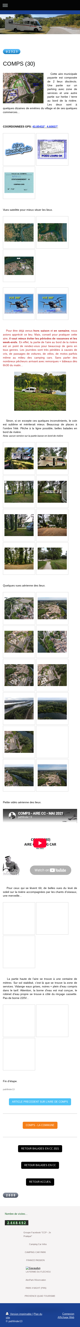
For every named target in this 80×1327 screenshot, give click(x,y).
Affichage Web (66, 1317)
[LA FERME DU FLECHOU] (40, 1268)
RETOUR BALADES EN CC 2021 (40, 1148)
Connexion (68, 1313)
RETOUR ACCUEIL (40, 1181)
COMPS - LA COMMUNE (40, 1125)
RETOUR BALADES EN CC (40, 1165)
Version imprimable (20, 1314)
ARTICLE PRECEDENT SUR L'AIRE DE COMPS (40, 1101)
